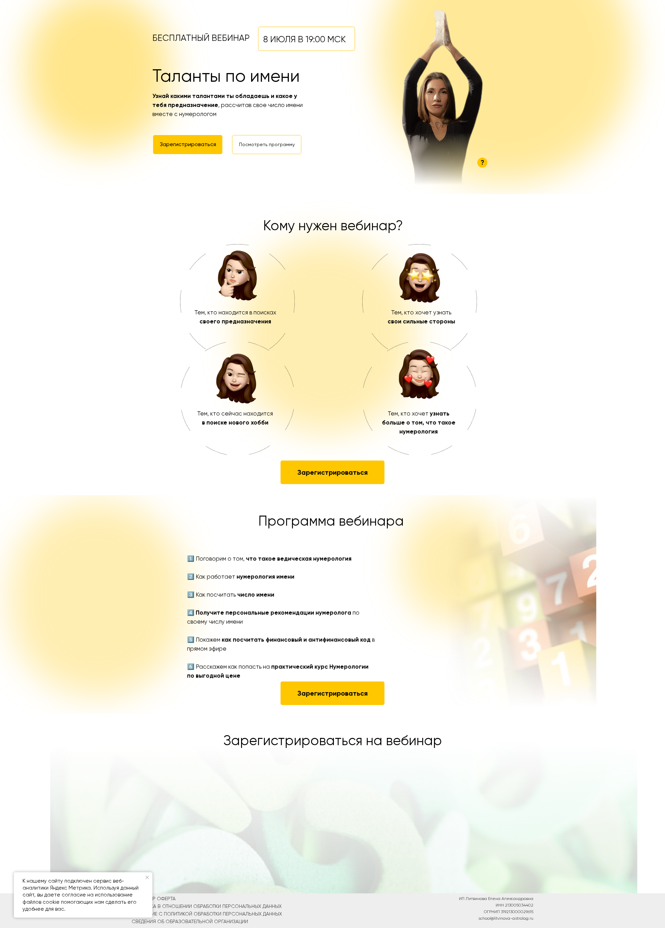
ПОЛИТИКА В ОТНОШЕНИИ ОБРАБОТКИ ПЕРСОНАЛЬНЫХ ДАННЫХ (207, 906)
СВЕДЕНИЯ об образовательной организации (190, 921)
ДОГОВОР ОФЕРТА (154, 898)
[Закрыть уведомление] (147, 877)
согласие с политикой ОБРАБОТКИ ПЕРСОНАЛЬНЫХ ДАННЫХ (207, 914)
